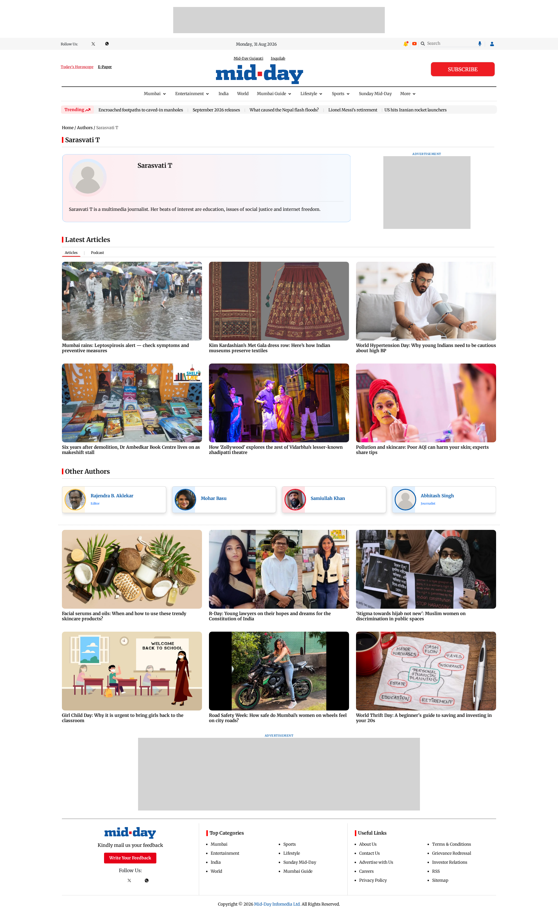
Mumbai (152, 93)
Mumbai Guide (271, 93)
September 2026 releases (216, 110)
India (224, 93)
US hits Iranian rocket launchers (415, 110)
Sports (338, 93)
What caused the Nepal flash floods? (284, 110)
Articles (71, 252)
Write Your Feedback (130, 858)
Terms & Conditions (451, 844)
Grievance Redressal (451, 853)
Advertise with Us (376, 862)
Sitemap (440, 880)
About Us (368, 844)
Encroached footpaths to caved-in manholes (141, 110)
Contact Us (369, 853)
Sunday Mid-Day (375, 93)
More (405, 93)
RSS (436, 871)
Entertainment (189, 93)
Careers (366, 871)
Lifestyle (309, 93)
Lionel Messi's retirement (352, 110)
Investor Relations (449, 862)
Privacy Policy (373, 880)
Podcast (97, 252)
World (242, 93)
